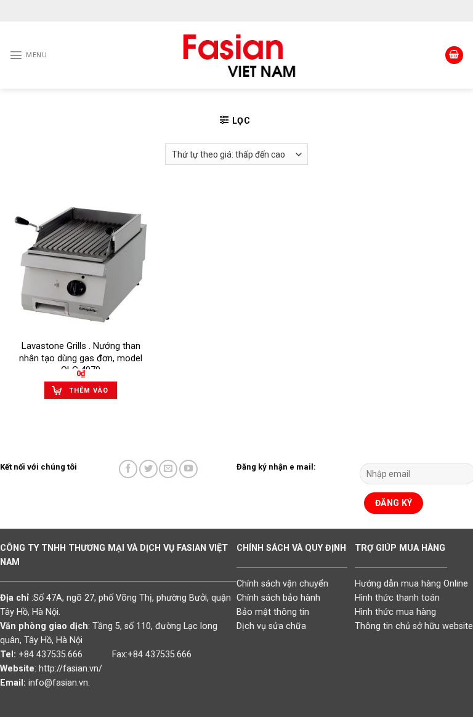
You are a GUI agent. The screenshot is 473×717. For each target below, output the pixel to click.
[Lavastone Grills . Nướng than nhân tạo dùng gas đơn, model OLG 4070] (81, 261)
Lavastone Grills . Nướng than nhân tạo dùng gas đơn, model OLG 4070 (80, 357)
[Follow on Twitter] (148, 469)
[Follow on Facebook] (128, 469)
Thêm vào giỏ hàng (88, 393)
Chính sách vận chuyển (282, 584)
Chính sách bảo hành (278, 598)
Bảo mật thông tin (272, 612)
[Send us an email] (168, 469)
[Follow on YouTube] (188, 469)
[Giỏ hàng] (454, 55)
